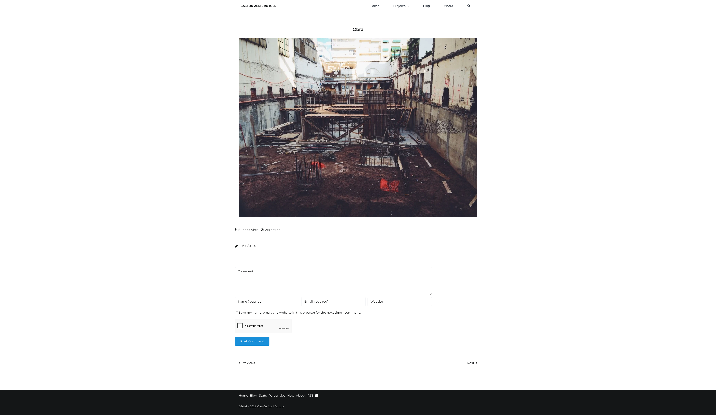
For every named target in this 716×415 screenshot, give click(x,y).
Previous (248, 363)
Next (470, 363)
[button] (468, 6)
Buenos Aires (248, 230)
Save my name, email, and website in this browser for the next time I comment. (299, 312)
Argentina (272, 230)
